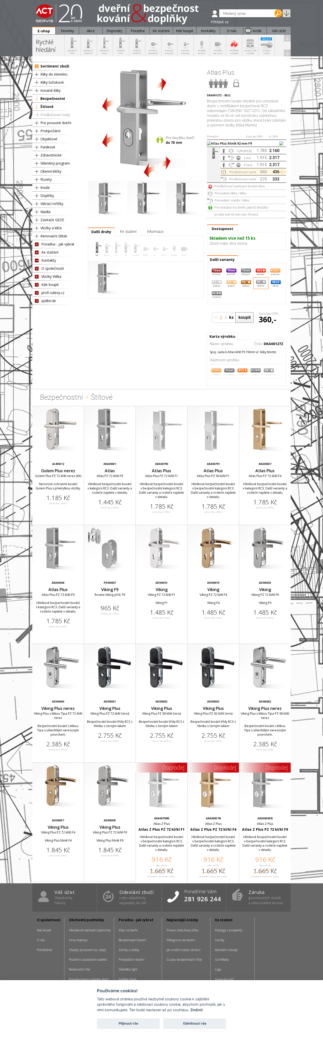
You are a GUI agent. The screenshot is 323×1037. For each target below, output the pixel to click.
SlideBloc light (128, 969)
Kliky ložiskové (52, 82)
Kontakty (48, 260)
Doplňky (47, 195)
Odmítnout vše (194, 1023)
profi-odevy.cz (52, 292)
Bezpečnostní (52, 98)
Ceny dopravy (78, 940)
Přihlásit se (220, 21)
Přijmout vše (128, 1023)
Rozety (46, 179)
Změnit (196, 1010)
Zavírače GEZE (52, 219)
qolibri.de (48, 300)
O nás (41, 940)
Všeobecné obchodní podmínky (90, 930)
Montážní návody (226, 950)
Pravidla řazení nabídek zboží (89, 979)
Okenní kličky (50, 171)
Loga (218, 969)
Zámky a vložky (129, 950)
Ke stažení (49, 252)
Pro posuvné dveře (55, 122)
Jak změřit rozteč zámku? (183, 950)
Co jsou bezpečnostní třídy (184, 959)
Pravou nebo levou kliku (183, 930)
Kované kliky (50, 90)
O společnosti (52, 268)
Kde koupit (50, 284)
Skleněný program (55, 163)
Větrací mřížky (51, 203)
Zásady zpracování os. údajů (87, 950)
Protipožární (50, 130)
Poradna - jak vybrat (57, 244)
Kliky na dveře (128, 930)
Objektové (48, 139)
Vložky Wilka (51, 276)
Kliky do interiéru (53, 74)
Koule (45, 187)
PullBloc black (128, 979)
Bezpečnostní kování (132, 940)
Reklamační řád (79, 969)
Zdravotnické (51, 155)
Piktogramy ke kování (181, 940)
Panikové (47, 147)
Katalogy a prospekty (229, 930)
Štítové (46, 106)
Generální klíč (224, 979)
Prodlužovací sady (55, 114)
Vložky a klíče (51, 228)
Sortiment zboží (54, 66)
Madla (45, 211)
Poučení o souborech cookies (88, 959)
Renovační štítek (53, 236)
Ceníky (219, 940)
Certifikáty (222, 959)
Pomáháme (44, 950)
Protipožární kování (131, 959)
